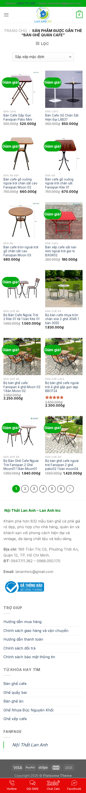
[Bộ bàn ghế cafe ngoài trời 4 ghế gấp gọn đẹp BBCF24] (64, 356)
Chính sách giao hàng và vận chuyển (35, 630)
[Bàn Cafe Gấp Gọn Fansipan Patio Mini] (22, 89)
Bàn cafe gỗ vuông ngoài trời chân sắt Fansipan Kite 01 (59, 183)
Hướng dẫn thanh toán (23, 639)
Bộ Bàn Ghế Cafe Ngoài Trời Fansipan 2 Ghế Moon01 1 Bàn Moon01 (21, 465)
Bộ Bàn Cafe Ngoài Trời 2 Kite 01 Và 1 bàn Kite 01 (21, 317)
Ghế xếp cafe (15, 718)
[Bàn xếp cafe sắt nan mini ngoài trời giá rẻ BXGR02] (64, 220)
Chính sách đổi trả (19, 648)
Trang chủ (15, 30)
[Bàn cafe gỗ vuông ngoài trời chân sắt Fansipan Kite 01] (64, 153)
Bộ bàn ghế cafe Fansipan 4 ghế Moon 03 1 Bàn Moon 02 (21, 387)
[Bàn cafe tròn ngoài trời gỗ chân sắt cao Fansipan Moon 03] (22, 220)
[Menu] (6, 14)
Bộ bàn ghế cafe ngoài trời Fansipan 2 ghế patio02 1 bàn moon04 (62, 465)
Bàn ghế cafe (15, 683)
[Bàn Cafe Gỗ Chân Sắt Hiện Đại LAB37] (64, 89)
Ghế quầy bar (15, 692)
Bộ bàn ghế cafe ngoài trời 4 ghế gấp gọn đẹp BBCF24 (62, 387)
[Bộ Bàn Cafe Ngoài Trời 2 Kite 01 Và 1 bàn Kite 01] (22, 288)
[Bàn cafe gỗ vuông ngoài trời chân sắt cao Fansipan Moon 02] (22, 153)
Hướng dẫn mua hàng (22, 621)
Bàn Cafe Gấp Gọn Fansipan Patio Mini (17, 117)
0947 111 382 (26, 3)
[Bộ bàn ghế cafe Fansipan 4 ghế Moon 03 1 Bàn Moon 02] (22, 356)
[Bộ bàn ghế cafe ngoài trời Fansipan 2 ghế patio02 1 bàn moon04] (64, 434)
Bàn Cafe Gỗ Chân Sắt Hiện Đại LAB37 (61, 117)
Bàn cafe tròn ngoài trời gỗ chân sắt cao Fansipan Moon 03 (20, 251)
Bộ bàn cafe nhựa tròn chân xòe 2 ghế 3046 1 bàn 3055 (62, 319)
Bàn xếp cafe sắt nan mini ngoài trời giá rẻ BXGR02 (60, 251)
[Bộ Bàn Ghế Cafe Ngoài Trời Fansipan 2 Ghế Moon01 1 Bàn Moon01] (22, 434)
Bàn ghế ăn (13, 701)
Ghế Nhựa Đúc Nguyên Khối (28, 710)
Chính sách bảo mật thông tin (29, 657)
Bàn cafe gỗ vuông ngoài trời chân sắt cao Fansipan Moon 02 (20, 183)
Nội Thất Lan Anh (29, 745)
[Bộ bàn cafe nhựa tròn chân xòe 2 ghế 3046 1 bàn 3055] (64, 288)
